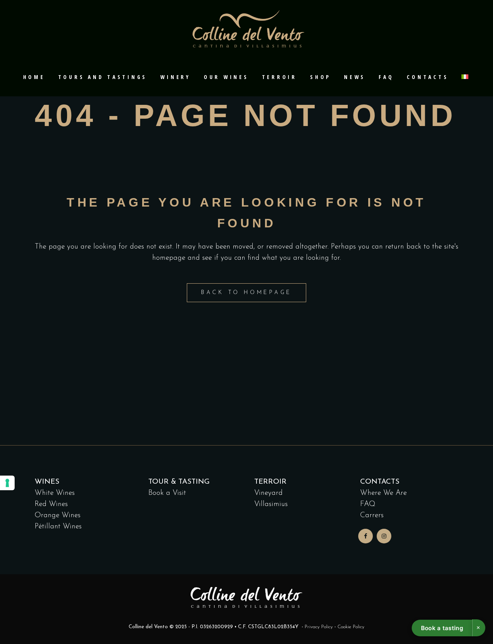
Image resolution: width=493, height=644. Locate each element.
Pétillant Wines (58, 526)
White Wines (55, 493)
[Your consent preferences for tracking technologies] (7, 483)
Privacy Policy (319, 626)
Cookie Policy (350, 626)
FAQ (368, 504)
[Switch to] (465, 77)
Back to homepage (246, 293)
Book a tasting (442, 628)
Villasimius (271, 504)
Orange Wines (57, 515)
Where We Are (383, 493)
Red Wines (51, 504)
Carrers (372, 515)
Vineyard (268, 493)
